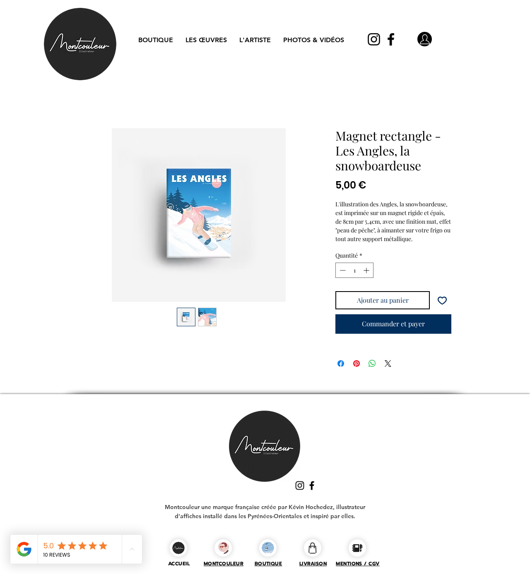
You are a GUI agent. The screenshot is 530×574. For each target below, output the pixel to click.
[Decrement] (342, 272)
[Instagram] (374, 39)
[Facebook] (391, 39)
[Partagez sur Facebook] (341, 365)
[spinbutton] (354, 272)
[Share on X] (388, 365)
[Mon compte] (424, 39)
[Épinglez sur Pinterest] (356, 365)
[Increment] (367, 272)
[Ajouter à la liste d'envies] (442, 302)
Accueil (90, 99)
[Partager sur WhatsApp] (372, 365)
